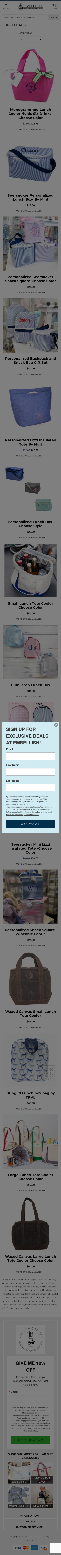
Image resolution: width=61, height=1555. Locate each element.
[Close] (56, 725)
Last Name (12, 780)
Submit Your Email (31, 823)
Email (9, 749)
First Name (12, 765)
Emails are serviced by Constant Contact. (22, 814)
